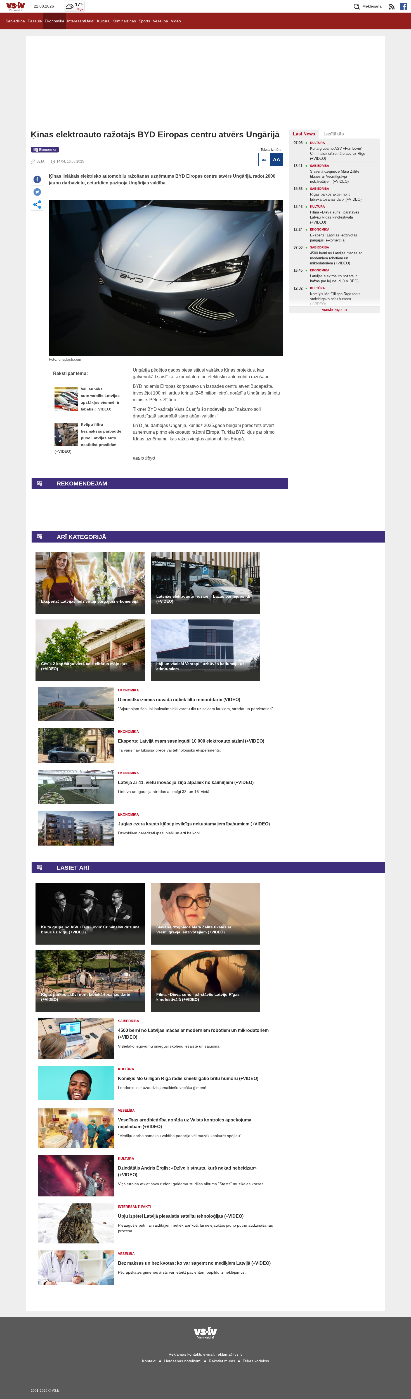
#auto (138, 458)
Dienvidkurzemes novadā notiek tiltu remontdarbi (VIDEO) (179, 699)
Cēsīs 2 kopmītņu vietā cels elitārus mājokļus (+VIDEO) (84, 666)
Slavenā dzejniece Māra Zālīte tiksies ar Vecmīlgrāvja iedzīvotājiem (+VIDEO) (193, 929)
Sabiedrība (15, 21)
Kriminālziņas (124, 21)
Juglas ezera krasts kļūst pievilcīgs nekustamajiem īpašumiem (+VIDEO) (194, 823)
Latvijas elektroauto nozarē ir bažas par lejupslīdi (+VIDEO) (203, 599)
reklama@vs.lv (229, 1354)
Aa (264, 159)
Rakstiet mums (222, 1361)
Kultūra (103, 21)
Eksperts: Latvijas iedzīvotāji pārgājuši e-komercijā (89, 601)
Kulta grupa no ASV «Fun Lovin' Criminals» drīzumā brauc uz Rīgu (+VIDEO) (90, 929)
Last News (304, 134)
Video (176, 21)
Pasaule (35, 21)
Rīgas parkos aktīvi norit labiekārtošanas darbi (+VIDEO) (85, 997)
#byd (150, 458)
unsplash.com (69, 359)
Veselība (160, 21)
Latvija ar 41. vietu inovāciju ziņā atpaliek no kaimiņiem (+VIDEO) (186, 782)
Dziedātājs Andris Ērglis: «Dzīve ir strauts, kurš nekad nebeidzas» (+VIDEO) (187, 1171)
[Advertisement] (205, 87)
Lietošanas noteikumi (182, 1361)
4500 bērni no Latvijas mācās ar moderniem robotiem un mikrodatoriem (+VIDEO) (193, 1033)
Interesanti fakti (80, 21)
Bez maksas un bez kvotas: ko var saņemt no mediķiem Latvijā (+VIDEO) (194, 1263)
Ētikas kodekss (256, 1361)
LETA (40, 161)
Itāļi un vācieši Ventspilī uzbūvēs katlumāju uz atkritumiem (200, 666)
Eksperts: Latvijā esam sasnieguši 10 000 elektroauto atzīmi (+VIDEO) (191, 741)
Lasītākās (333, 134)
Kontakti (149, 1361)
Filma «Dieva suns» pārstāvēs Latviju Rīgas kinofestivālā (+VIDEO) (198, 997)
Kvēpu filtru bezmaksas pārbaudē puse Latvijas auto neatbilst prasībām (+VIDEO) (88, 438)
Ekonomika (54, 21)
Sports (144, 21)
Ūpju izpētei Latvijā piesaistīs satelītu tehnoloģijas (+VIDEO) (181, 1216)
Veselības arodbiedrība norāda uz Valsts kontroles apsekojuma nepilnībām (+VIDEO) (184, 1123)
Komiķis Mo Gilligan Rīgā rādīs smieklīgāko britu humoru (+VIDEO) (188, 1078)
